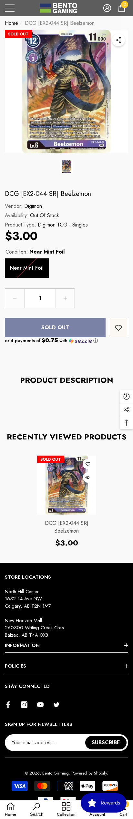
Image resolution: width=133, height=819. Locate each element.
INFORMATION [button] (22, 645)
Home (11, 23)
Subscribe (106, 742)
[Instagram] (24, 705)
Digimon (33, 206)
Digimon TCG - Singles (63, 224)
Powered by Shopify (89, 773)
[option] (66, 91)
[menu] (10, 8)
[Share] (118, 40)
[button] (107, 8)
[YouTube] (40, 705)
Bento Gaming (55, 773)
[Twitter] (56, 705)
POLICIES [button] (15, 666)
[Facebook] (8, 705)
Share (118, 40)
